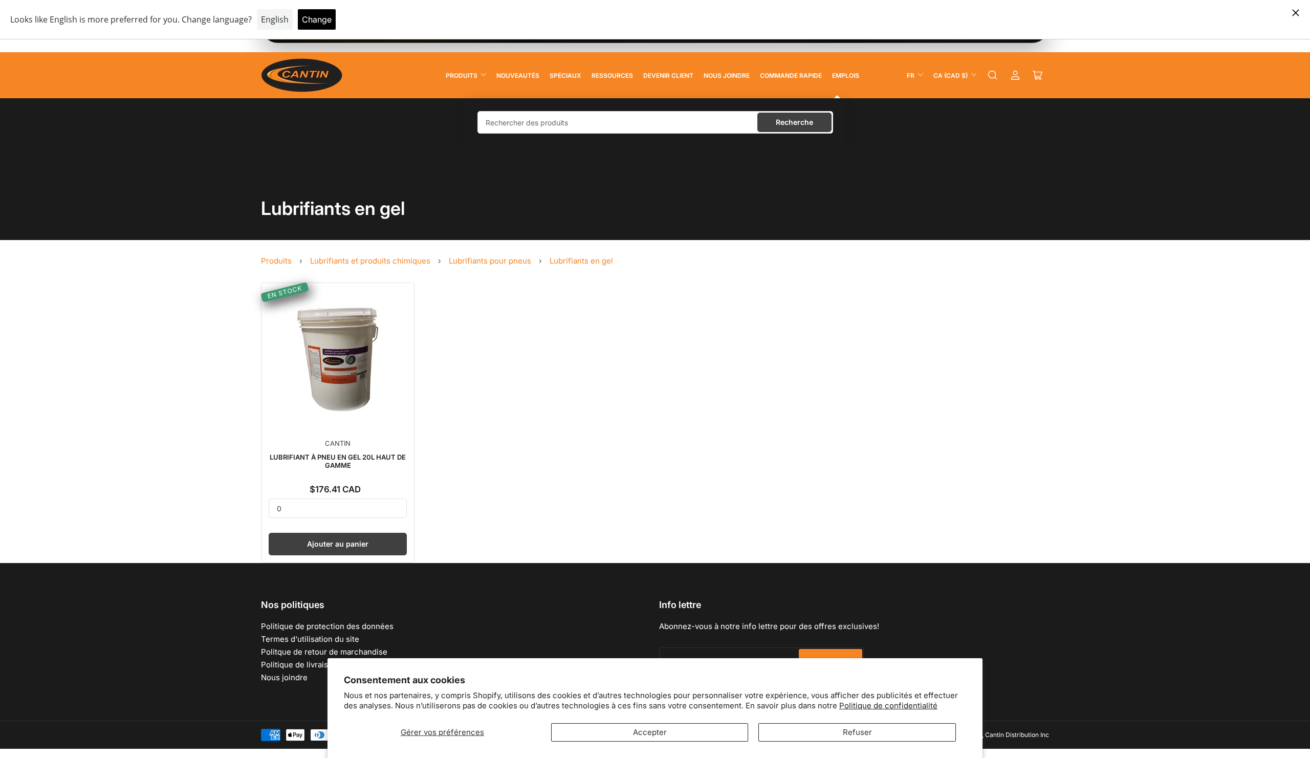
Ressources (612, 75)
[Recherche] (992, 75)
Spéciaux (565, 75)
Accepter (650, 732)
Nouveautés (517, 75)
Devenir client (668, 75)
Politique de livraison (299, 664)
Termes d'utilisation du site (310, 639)
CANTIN (338, 443)
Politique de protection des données (327, 626)
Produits (461, 75)
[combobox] (655, 122)
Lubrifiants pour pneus (490, 261)
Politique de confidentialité (888, 705)
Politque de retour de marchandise (324, 652)
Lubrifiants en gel (581, 261)
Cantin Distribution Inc (1017, 735)
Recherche (794, 122)
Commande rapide (791, 75)
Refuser (857, 732)
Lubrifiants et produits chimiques (370, 261)
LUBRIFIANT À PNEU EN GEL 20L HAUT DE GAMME (338, 461)
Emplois (845, 75)
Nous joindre (727, 75)
